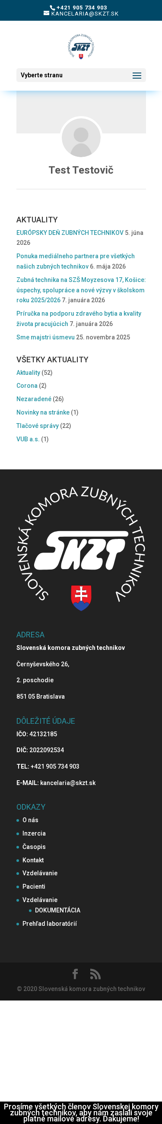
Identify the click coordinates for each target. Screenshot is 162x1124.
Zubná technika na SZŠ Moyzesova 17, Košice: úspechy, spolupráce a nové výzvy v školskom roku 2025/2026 (81, 290)
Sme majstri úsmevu (45, 337)
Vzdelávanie (39, 873)
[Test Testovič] (81, 137)
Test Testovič (81, 170)
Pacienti (33, 886)
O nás (30, 820)
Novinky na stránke (43, 412)
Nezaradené (33, 399)
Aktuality (28, 372)
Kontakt (33, 860)
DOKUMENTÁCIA (57, 910)
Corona (27, 385)
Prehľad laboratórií (49, 923)
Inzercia (34, 833)
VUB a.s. (28, 439)
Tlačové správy (37, 425)
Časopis (34, 846)
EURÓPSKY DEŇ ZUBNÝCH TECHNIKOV (70, 232)
